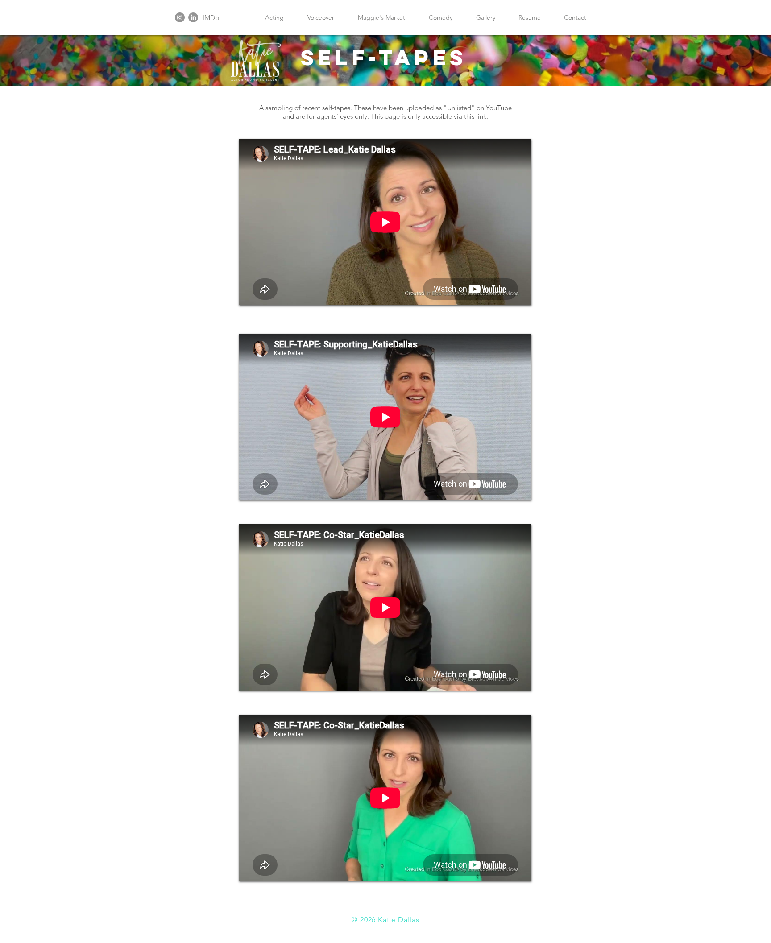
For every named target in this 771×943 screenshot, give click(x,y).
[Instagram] (180, 17)
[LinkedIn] (193, 17)
